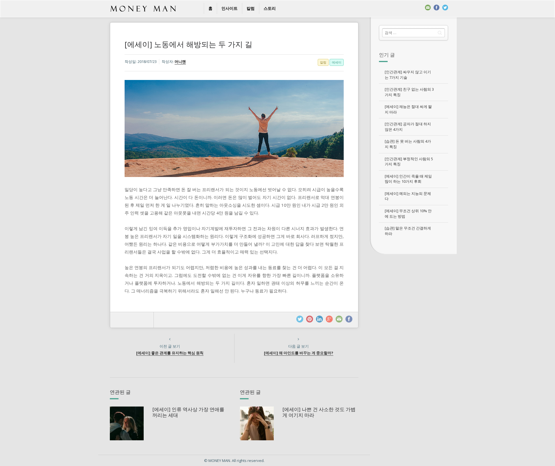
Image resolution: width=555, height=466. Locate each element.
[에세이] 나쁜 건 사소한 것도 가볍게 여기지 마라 (319, 412)
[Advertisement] (413, 343)
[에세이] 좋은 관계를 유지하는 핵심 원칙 (170, 352)
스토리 (270, 8)
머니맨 (180, 61)
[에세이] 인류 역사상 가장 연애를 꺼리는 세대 (188, 412)
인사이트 (229, 8)
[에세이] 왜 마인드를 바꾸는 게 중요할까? (298, 352)
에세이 (336, 62)
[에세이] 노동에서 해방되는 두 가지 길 (188, 44)
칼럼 (251, 8)
